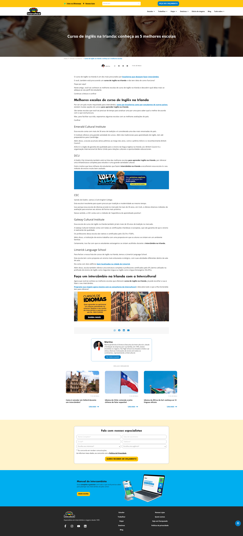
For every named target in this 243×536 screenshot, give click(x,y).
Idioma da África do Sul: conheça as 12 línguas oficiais (160, 401)
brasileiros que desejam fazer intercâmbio (140, 77)
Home (66, 58)
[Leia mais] (98, 407)
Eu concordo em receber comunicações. (92, 450)
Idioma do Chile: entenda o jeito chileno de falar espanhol (118, 401)
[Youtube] (78, 526)
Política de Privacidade (117, 453)
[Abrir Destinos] (188, 11)
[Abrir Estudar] (154, 11)
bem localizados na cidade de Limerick (113, 264)
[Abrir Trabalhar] (167, 11)
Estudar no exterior (76, 58)
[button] (114, 66)
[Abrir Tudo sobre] (223, 11)
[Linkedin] (85, 526)
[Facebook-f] (65, 526)
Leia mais (92, 406)
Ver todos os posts (112, 357)
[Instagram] (72, 526)
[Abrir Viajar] (176, 11)
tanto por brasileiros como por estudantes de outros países (142, 104)
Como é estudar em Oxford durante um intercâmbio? (81, 401)
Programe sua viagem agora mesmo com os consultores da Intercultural (105, 287)
